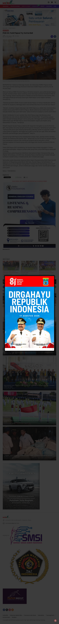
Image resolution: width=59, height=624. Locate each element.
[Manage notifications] (55, 620)
